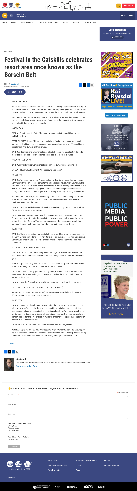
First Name (12, 404)
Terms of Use (52, 460)
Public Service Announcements (86, 460)
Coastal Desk (14, 430)
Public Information (54, 470)
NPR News (8, 52)
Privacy (78, 465)
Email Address (13, 395)
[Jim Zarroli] (9, 364)
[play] (5, 15)
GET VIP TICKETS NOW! (116, 115)
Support (76, 22)
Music (13, 22)
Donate (129, 5)
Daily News (13, 426)
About (65, 22)
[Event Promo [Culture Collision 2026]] (117, 65)
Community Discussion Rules (57, 465)
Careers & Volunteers (111, 465)
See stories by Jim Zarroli (27, 366)
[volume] (11, 15)
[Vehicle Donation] (117, 168)
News (4, 22)
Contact (107, 460)
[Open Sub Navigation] (8, 22)
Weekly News (14, 428)
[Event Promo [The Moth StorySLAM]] (117, 137)
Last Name (12, 414)
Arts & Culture (27, 22)
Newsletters (90, 22)
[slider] (14, 15)
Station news (14, 439)
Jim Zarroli (15, 84)
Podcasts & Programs (48, 22)
